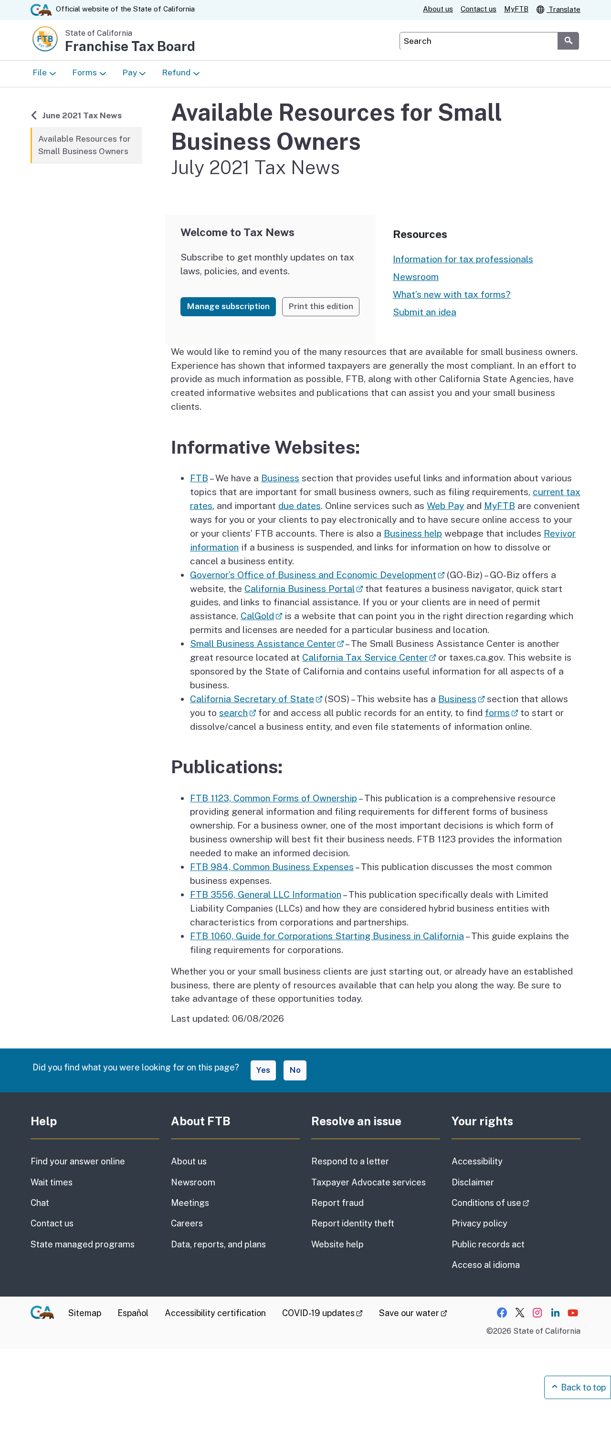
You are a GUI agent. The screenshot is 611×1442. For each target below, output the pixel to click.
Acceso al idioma (486, 1265)
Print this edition (320, 306)
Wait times (52, 1182)
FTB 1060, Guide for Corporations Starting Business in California (327, 936)
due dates (299, 505)
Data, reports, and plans (218, 1244)
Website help (337, 1244)
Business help (413, 533)
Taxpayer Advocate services (368, 1182)
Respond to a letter (350, 1161)
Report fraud (337, 1203)
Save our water (413, 1313)
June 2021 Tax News (82, 115)
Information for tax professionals (463, 259)
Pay (129, 72)
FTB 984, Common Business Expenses (272, 866)
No (295, 1070)
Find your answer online (78, 1161)
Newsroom (416, 276)
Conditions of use (516, 1202)
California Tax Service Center (369, 657)
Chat (40, 1203)
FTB (199, 478)
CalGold (261, 616)
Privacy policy (479, 1223)
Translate (563, 9)
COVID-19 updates (322, 1313)
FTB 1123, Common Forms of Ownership (273, 798)
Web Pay (445, 505)
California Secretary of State (256, 699)
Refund (176, 72)
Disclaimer (473, 1182)
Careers (187, 1223)
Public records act (488, 1244)
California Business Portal (303, 588)
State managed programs (83, 1244)
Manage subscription (228, 306)
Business (280, 478)
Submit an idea (424, 312)
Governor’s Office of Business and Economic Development (317, 575)
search (237, 712)
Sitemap (84, 1313)
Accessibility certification (215, 1313)
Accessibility (477, 1161)
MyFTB (516, 9)
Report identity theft (352, 1223)
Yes (263, 1070)
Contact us (478, 9)
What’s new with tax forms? (452, 294)
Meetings (190, 1203)
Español (132, 1313)
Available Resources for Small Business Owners (84, 145)
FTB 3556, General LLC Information (265, 894)
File (39, 72)
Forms (84, 72)
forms (501, 712)
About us (438, 9)
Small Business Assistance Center (267, 643)
